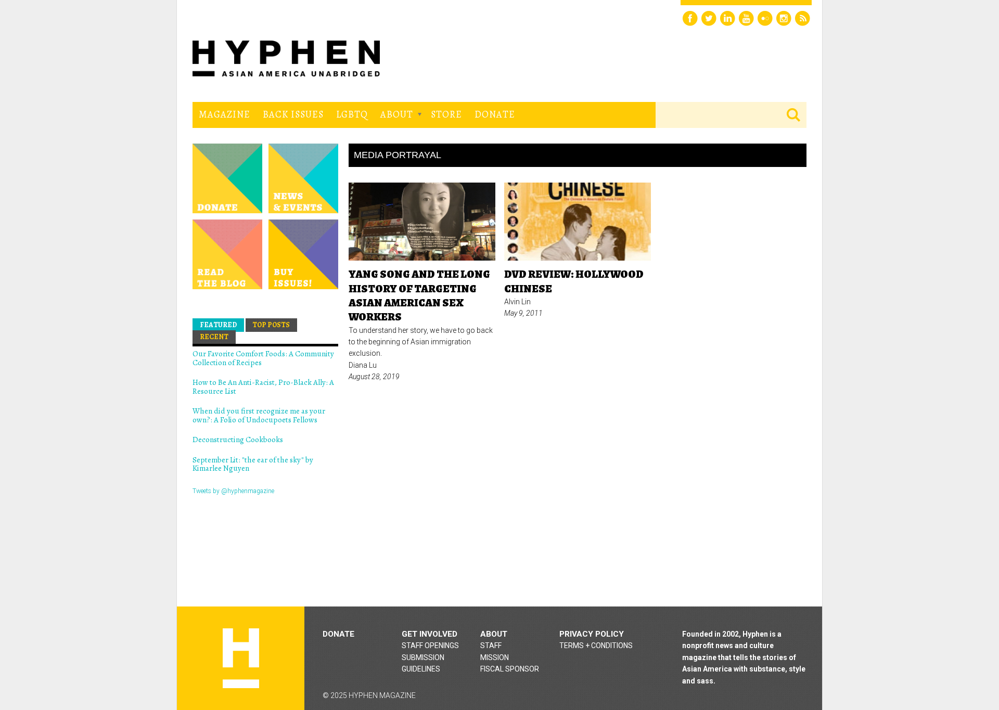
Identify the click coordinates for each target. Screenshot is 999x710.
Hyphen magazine (241, 658)
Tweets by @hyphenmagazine (233, 491)
